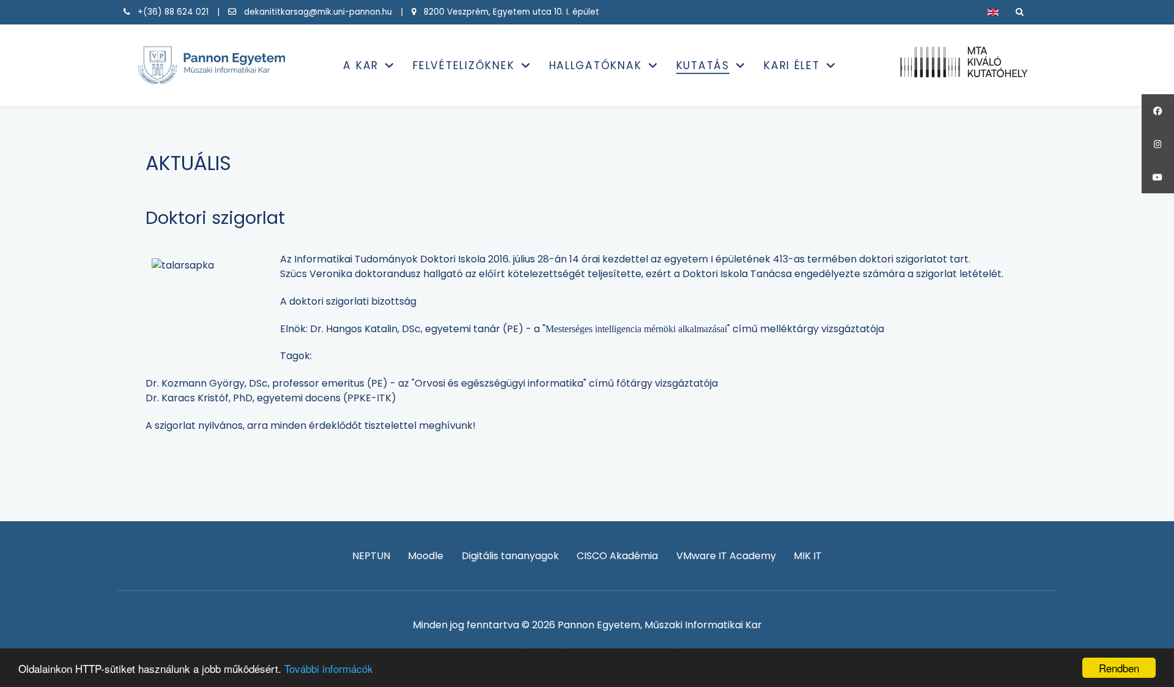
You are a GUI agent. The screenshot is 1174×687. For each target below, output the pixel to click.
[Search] (1020, 12)
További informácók (328, 668)
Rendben (1119, 667)
